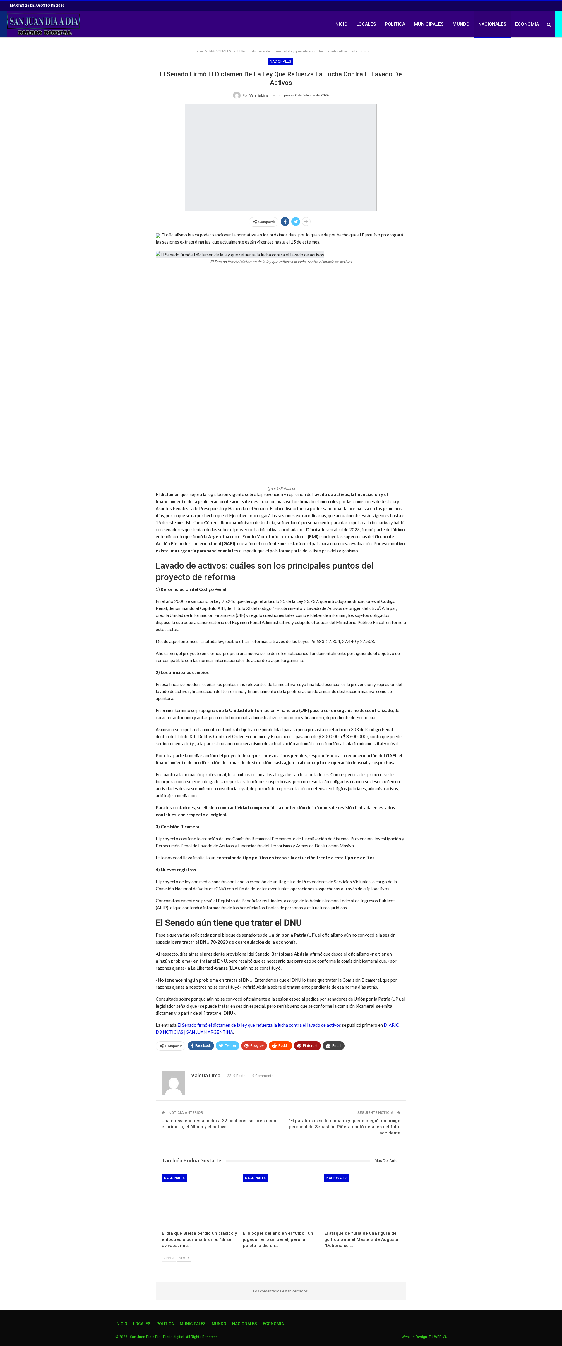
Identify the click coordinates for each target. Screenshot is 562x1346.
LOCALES (366, 24)
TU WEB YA (438, 1337)
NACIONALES (492, 24)
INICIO (340, 24)
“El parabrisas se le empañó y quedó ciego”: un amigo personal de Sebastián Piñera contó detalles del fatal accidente (344, 1127)
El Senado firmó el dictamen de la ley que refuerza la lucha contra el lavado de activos (259, 1025)
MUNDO (461, 24)
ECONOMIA (527, 24)
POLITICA (395, 24)
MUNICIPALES (429, 24)
